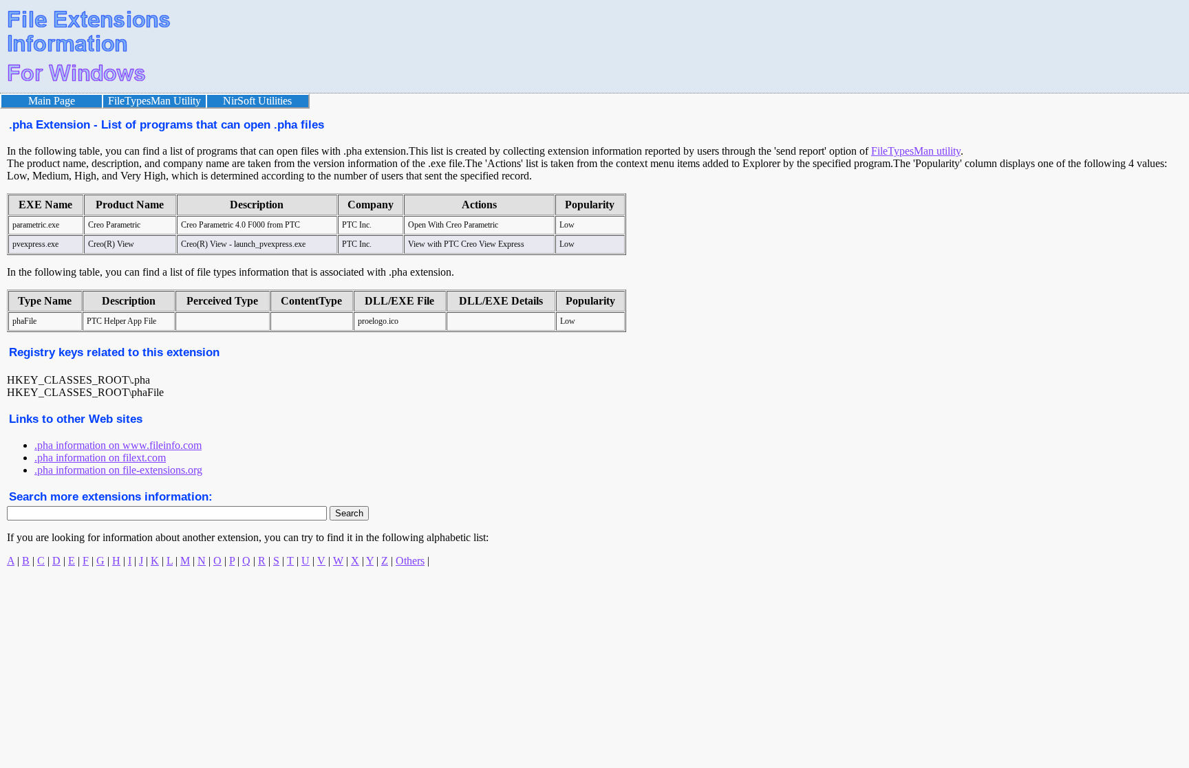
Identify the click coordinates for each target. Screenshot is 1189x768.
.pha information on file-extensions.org (118, 470)
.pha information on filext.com (100, 457)
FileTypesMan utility (916, 151)
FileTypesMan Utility (154, 101)
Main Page (51, 101)
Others (410, 561)
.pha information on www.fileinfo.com (118, 445)
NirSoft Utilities (257, 101)
